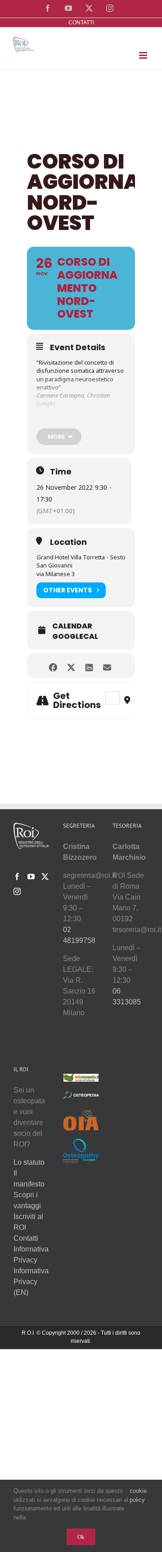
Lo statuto (29, 1162)
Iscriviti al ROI (28, 1222)
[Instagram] (17, 891)
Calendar (72, 626)
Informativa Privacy (31, 1254)
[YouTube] (31, 876)
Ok (81, 1536)
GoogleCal (75, 637)
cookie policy (138, 1495)
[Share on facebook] (53, 666)
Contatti (26, 1238)
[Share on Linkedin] (89, 666)
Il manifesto (29, 1178)
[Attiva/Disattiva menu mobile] (143, 55)
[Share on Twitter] (71, 666)
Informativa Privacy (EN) (31, 1281)
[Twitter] (45, 876)
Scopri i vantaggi (27, 1200)
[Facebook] (17, 876)
